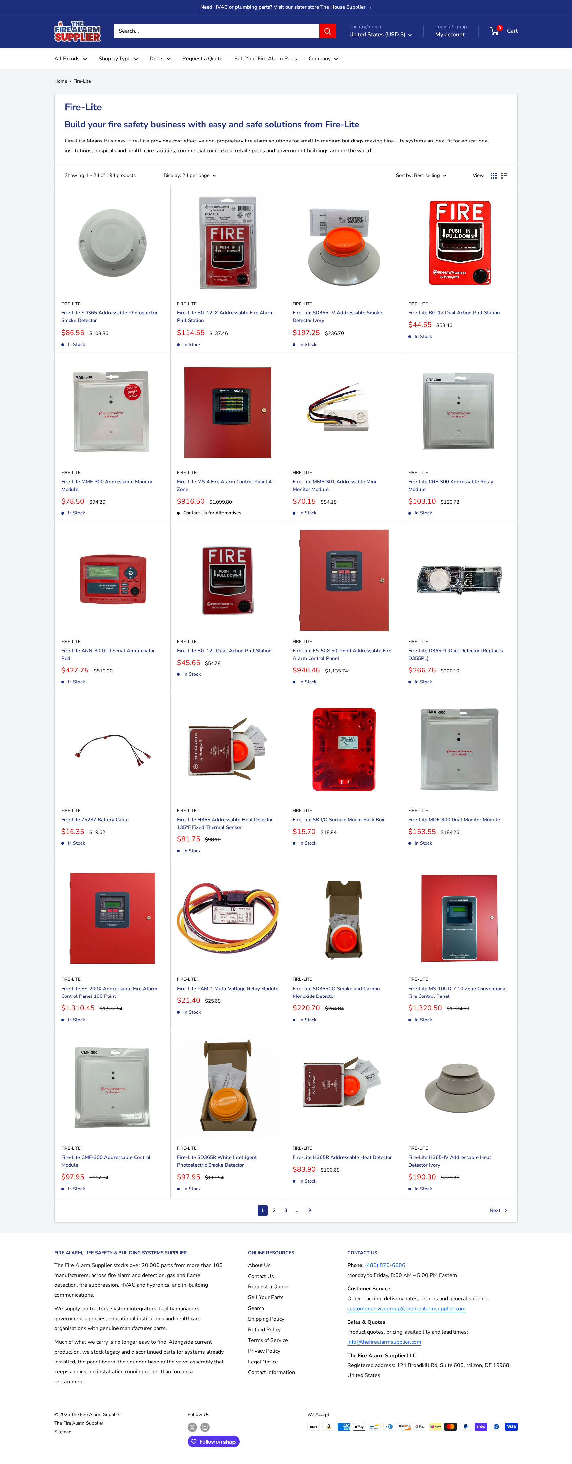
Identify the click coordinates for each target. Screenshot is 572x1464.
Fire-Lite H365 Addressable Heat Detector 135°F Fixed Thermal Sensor (225, 823)
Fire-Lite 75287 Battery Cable (95, 819)
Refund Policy (264, 1329)
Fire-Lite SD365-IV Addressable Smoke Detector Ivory (337, 316)
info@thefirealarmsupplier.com (384, 1342)
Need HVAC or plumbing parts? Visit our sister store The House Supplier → (286, 7)
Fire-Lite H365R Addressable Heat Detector (342, 1157)
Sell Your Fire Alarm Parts (265, 58)
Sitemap (62, 1432)
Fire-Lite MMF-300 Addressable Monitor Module (107, 485)
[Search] (327, 31)
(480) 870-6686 (385, 1265)
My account (450, 34)
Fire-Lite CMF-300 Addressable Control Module (106, 1161)
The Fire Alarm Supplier (78, 1423)
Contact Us (261, 1276)
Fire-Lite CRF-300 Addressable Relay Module (450, 485)
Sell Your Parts (266, 1297)
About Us (259, 1265)
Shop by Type (115, 58)
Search (256, 1308)
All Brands (67, 58)
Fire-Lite (82, 81)
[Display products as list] (504, 176)
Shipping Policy (266, 1318)
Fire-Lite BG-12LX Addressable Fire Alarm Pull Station (225, 316)
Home (60, 81)
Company (320, 58)
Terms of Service (268, 1340)
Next (495, 1210)
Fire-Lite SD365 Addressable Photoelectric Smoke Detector (109, 316)
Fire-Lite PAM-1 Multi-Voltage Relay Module (227, 988)
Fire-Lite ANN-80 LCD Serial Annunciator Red (108, 654)
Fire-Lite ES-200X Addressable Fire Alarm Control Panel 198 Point (109, 992)
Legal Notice (263, 1361)
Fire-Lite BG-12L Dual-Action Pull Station (224, 650)
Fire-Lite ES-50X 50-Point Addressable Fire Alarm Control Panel (342, 654)
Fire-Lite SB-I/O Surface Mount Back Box (338, 819)
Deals (157, 58)
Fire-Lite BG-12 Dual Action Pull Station (454, 312)
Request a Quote (202, 58)
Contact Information (271, 1372)
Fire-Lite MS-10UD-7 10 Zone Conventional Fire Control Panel (457, 992)
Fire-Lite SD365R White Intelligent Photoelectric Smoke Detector (217, 1161)
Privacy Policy (264, 1351)
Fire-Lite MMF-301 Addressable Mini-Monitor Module (335, 485)
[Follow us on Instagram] (205, 1427)
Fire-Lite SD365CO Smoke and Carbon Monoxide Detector (336, 992)
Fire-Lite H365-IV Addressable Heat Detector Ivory (449, 1161)
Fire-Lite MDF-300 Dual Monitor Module (454, 819)
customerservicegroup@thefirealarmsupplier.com (406, 1308)
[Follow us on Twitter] (192, 1427)
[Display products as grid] (494, 176)
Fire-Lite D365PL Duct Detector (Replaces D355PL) (455, 654)
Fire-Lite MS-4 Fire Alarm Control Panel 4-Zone (225, 485)
